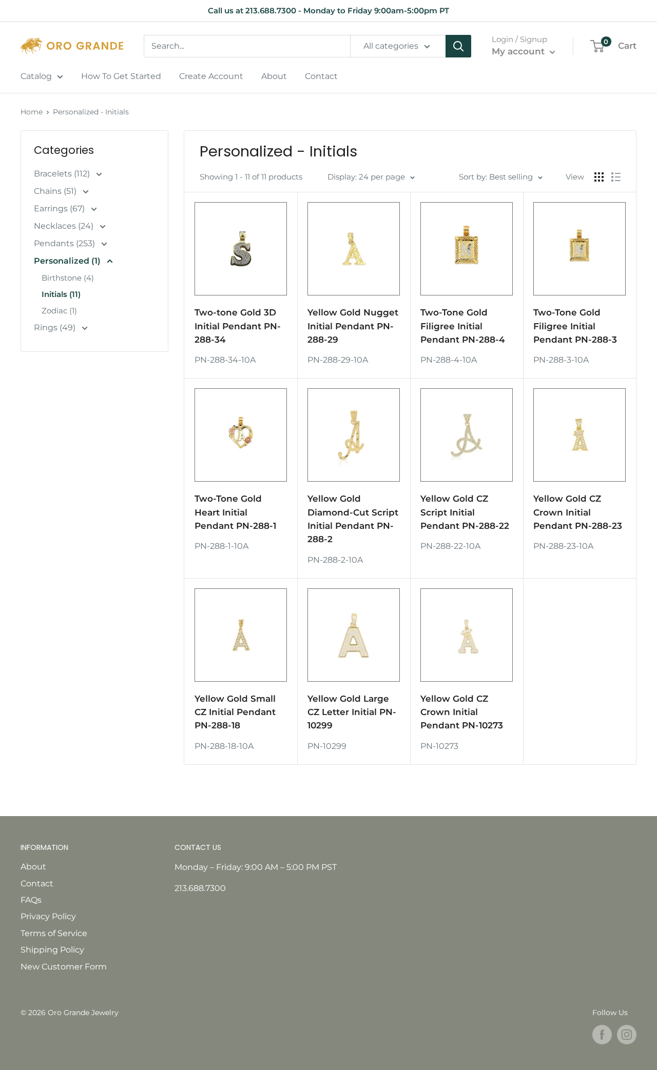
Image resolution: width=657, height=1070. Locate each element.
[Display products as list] (616, 177)
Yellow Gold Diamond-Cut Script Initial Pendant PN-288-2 (352, 518)
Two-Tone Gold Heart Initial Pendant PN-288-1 (235, 512)
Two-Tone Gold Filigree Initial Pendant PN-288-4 (462, 326)
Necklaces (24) (64, 226)
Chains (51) (56, 191)
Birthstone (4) (68, 278)
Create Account (211, 76)
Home (32, 111)
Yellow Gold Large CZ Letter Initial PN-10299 (351, 712)
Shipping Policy (52, 950)
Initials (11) (61, 294)
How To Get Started (121, 76)
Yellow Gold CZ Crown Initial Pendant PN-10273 (461, 712)
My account (519, 51)
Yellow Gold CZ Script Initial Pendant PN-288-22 (464, 512)
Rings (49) (56, 327)
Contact (321, 76)
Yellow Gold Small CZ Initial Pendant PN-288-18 (235, 712)
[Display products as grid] (599, 177)
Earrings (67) (60, 208)
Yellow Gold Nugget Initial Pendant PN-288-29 (352, 326)
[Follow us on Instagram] (626, 1034)
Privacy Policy (48, 916)
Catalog (36, 76)
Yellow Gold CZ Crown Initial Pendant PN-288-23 (577, 512)
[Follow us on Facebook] (602, 1034)
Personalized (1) (68, 261)
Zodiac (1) (59, 310)
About (274, 76)
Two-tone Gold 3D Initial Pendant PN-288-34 (238, 326)
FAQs (31, 900)
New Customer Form (64, 967)
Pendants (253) (65, 243)
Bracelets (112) (63, 174)
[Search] (458, 46)
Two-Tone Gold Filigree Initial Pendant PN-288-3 (575, 326)
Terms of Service (54, 933)
